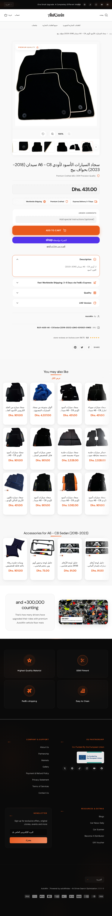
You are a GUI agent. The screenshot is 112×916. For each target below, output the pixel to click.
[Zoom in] (52, 134)
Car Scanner (98, 829)
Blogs (101, 816)
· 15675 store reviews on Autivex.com (71, 338)
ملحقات (34, 25)
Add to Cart (53, 230)
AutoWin (44, 888)
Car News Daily (97, 823)
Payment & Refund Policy (37, 773)
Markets (45, 760)
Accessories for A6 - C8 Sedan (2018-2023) (56, 533)
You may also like (56, 372)
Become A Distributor (94, 836)
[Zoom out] (69, 134)
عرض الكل (56, 378)
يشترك (28, 840)
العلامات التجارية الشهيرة (71, 25)
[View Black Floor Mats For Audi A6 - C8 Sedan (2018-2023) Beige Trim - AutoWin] (87, 147)
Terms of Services (40, 786)
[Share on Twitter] (82, 347)
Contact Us (44, 793)
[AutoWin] (56, 15)
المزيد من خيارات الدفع (56, 246)
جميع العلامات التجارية (50, 25)
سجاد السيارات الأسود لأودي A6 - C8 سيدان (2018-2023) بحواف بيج (81, 33)
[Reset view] (43, 134)
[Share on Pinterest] (75, 347)
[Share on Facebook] (89, 347)
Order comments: (87, 213)
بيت (110, 33)
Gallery (46, 767)
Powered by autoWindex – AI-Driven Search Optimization (73, 888)
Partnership (43, 754)
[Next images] (96, 147)
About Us (44, 747)
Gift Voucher (98, 842)
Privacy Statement (40, 780)
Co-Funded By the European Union (88, 747)
